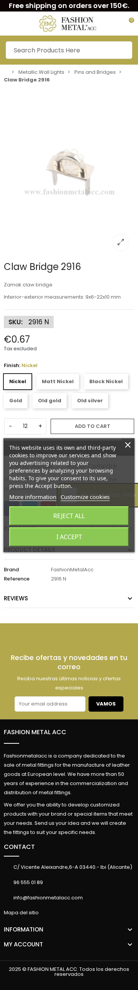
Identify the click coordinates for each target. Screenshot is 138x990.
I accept (69, 537)
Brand (11, 569)
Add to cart (92, 426)
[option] (69, 171)
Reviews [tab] (16, 598)
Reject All (69, 516)
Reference (17, 578)
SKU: (15, 322)
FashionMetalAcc (72, 569)
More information (32, 497)
